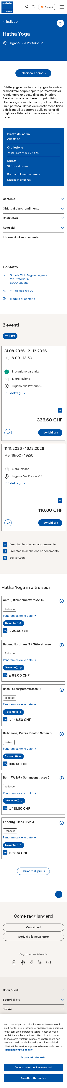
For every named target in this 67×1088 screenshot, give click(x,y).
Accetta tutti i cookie (33, 1078)
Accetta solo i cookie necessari (33, 1067)
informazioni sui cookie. (19, 1050)
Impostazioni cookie (33, 1057)
